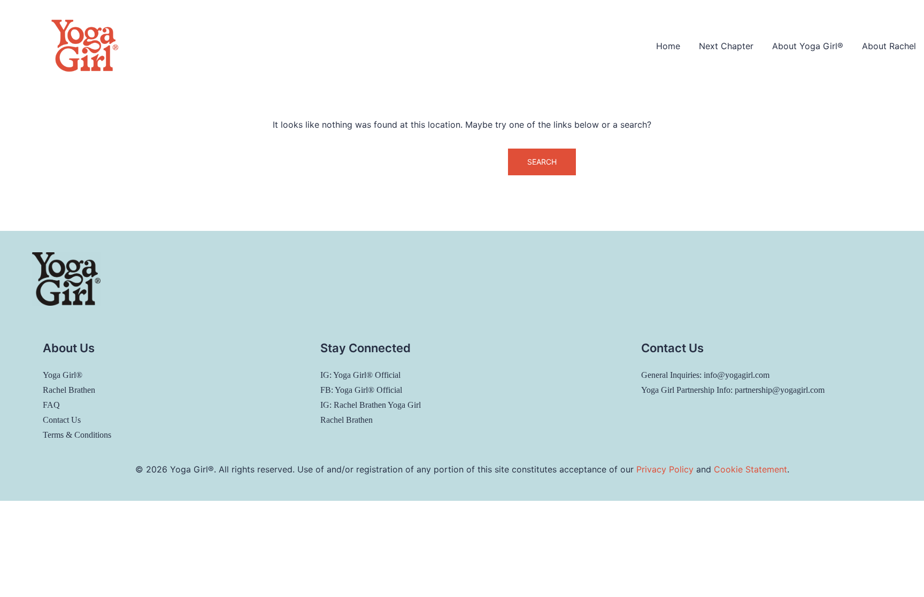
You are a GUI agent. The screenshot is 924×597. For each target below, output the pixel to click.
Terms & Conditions (77, 434)
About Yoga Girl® (807, 46)
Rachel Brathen (69, 389)
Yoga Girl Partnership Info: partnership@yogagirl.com (733, 389)
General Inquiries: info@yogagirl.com (705, 374)
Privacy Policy (665, 469)
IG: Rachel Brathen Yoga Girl (370, 404)
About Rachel (889, 46)
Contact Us (62, 419)
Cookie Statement (750, 469)
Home (668, 46)
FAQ (51, 404)
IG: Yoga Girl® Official (360, 374)
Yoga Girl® (62, 374)
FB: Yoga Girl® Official (361, 389)
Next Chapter (726, 46)
